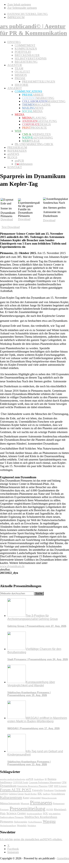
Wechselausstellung (8, 825)
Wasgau (49, 821)
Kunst (26, 797)
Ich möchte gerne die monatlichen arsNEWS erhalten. (31, 839)
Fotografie (37, 790)
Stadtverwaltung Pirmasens (12, 817)
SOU (45, 813)
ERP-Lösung (60, 786)
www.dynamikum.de (12, 566)
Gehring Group (16, 793)
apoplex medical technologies (12, 779)
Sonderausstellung (34, 813)
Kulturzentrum (11, 797)
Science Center (16, 813)
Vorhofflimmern (35, 822)
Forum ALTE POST (15, 790)
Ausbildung (39, 779)
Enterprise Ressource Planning (32, 786)
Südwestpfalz (20, 822)
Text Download (10, 227)
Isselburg (47, 794)
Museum (25, 803)
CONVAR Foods (20, 782)
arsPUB (29, 779)
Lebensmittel (35, 798)
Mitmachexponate (49, 798)
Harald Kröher (30, 794)
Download (7, 219)
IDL (40, 793)
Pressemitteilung (27, 808)
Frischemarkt (60, 790)
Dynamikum (8, 786)
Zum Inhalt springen (19, 4)
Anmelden (63, 858)
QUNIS (49, 809)
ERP (50, 786)
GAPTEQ (4, 794)
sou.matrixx (55, 813)
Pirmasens (41, 802)
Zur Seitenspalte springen (22, 7)
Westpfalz (22, 825)
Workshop (31, 826)
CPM (64, 782)
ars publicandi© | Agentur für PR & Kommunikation (33, 29)
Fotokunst (49, 790)
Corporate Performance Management (45, 782)
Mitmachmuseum (10, 803)
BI (46, 779)
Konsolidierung (58, 794)
